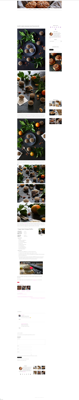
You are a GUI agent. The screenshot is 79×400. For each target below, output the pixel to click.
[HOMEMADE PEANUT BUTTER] (59, 104)
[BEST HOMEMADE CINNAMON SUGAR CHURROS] (52, 112)
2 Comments (24, 27)
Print (42, 235)
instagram (34, 279)
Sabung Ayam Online (23, 323)
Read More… (24, 371)
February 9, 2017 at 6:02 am (24, 324)
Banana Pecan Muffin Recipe (18, 290)
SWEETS (21, 293)
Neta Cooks (39, 3)
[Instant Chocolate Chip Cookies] (59, 121)
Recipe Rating (19, 336)
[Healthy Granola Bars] (59, 112)
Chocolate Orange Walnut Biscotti (23, 290)
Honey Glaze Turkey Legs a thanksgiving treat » (38, 297)
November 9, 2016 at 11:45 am (25, 316)
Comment (18, 338)
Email (18, 348)
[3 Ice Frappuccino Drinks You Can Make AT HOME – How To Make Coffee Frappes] (52, 104)
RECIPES (20, 293)
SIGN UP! (51, 49)
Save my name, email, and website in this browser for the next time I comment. (27, 355)
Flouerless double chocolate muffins (28, 290)
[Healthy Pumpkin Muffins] (52, 121)
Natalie (29, 115)
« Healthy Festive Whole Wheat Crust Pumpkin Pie (25, 296)
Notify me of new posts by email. (22, 360)
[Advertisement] (39, 18)
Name (18, 345)
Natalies (25, 223)
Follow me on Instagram (56, 44)
